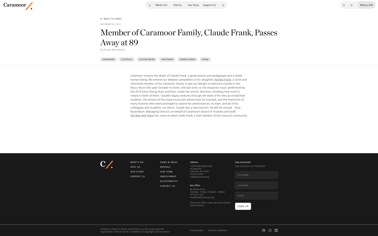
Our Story (193, 5)
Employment (168, 176)
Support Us (209, 5)
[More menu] (223, 5)
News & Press (168, 162)
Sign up (243, 206)
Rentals (165, 166)
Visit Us (177, 5)
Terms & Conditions (217, 230)
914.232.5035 (196, 174)
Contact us (167, 186)
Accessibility (169, 181)
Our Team (166, 171)
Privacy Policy (196, 230)
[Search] (150, 5)
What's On (161, 5)
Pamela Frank (222, 79)
